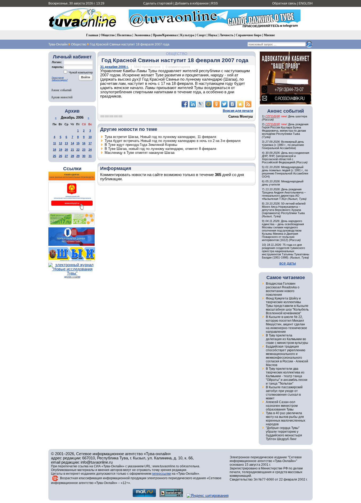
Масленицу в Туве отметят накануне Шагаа (139, 153)
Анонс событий (61, 90)
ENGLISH (306, 3)
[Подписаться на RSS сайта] (248, 104)
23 (83, 149)
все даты (287, 263)
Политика (124, 35)
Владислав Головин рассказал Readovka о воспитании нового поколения (282, 289)
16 (83, 143)
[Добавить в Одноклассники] (216, 104)
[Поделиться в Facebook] (185, 104)
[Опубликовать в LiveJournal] (200, 104)
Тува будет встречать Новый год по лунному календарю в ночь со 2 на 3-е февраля (172, 141)
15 (78, 143)
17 (90, 143)
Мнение (269, 35)
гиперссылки (161, 474)
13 (66, 143)
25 (54, 156)
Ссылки (72, 168)
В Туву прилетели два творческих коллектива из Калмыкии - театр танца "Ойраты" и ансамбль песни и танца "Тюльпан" (286, 376)
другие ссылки (72, 276)
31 (90, 156)
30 (83, 156)
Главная (92, 35)
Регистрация (58, 77)
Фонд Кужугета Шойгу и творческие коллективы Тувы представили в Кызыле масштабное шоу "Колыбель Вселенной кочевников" (287, 306)
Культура (187, 35)
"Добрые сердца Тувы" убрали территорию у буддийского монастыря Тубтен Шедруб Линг (284, 433)
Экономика (142, 35)
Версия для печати (238, 111)
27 (66, 156)
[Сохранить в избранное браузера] (240, 104)
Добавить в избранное (192, 3)
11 (54, 143)
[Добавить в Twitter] (224, 104)
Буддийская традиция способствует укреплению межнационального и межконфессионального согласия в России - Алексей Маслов (287, 356)
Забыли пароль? (60, 80)
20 (66, 149)
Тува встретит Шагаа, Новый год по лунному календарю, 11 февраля (160, 137)
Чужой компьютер (80, 72)
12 (60, 143)
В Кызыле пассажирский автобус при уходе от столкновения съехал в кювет (284, 392)
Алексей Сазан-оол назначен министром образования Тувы (282, 405)
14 (72, 143)
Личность (226, 35)
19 (60, 149)
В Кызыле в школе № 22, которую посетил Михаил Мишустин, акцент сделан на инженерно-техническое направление (286, 324)
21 (72, 149)
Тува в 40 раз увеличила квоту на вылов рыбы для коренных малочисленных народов (285, 418)
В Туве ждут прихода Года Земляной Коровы (141, 145)
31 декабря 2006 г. (114, 67)
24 (90, 149)
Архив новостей (61, 97)
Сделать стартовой (158, 3)
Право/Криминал (165, 35)
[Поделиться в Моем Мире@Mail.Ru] (208, 104)
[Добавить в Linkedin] (192, 104)
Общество (108, 35)
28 (72, 156)
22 (78, 149)
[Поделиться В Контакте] (232, 104)
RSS (214, 3)
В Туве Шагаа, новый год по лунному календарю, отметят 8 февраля (160, 149)
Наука (212, 35)
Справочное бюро (248, 35)
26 (60, 156)
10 (90, 137)
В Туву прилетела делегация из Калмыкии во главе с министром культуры (287, 339)
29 (78, 156)
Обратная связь (284, 3)
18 (54, 149)
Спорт (201, 35)
